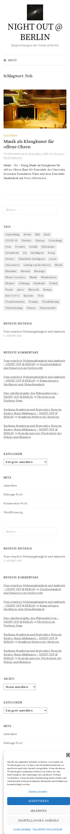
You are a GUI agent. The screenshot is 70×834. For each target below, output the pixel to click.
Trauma (33, 301)
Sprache (28, 295)
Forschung (55, 240)
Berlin (27, 234)
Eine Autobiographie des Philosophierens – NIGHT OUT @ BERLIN (31, 395)
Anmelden (10, 485)
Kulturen (10, 135)
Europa (40, 240)
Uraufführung (50, 301)
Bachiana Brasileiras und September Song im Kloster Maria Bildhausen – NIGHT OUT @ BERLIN (33, 413)
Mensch (25, 271)
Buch (47, 234)
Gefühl (33, 246)
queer (20, 289)
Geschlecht (12, 252)
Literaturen (12, 265)
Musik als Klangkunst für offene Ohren (29, 144)
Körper (9, 258)
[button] (68, 755)
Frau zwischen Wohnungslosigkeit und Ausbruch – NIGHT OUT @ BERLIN (34, 362)
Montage (39, 271)
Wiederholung (13, 308)
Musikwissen (48, 277)
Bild (37, 234)
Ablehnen (39, 810)
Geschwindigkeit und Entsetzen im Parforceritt (32, 366)
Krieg (51, 252)
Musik (33, 277)
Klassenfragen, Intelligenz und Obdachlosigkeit (31, 382)
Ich (25, 252)
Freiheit (20, 246)
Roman (47, 289)
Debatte (26, 240)
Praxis (9, 289)
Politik (53, 283)
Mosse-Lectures (15, 277)
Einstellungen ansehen (38, 820)
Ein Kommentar (13, 157)
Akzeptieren (38, 801)
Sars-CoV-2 (12, 295)
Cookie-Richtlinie (22, 829)
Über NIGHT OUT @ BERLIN (47, 829)
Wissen (31, 308)
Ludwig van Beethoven (37, 265)
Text (40, 295)
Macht (58, 265)
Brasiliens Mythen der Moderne (38, 417)
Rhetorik (33, 289)
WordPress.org (13, 512)
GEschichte (48, 246)
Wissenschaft (47, 308)
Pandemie (39, 283)
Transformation (14, 301)
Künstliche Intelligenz (32, 258)
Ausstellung (12, 234)
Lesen (52, 258)
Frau (8, 246)
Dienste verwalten (38, 791)
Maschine (11, 271)
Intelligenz (37, 252)
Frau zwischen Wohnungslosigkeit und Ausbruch (34, 331)
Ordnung (24, 283)
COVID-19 (11, 240)
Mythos (9, 283)
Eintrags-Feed (13, 494)
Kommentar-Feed (15, 503)
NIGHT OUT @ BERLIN (35, 32)
